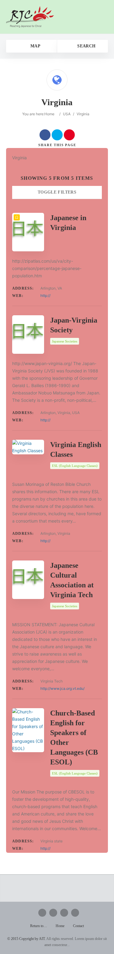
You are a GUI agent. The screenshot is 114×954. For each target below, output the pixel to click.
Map (34, 46)
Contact (78, 926)
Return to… (38, 926)
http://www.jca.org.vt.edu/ (62, 688)
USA (67, 114)
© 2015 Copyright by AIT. (26, 939)
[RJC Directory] (30, 17)
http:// (45, 295)
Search (85, 46)
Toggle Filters (57, 192)
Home (49, 114)
